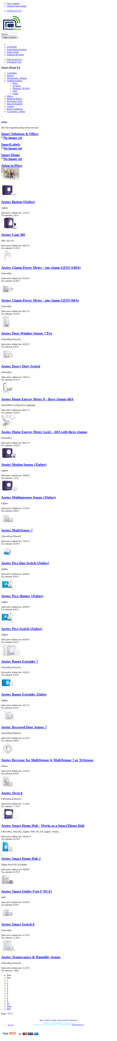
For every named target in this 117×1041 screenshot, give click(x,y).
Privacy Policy (73, 1020)
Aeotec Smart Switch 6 (17, 924)
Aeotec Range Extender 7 (19, 661)
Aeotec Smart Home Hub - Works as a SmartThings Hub (42, 825)
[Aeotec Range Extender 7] (11, 655)
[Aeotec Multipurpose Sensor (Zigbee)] (9, 491)
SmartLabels (10, 144)
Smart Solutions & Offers (20, 134)
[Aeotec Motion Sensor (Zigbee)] (9, 458)
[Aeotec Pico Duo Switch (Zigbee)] (7, 557)
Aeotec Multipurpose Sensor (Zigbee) (28, 497)
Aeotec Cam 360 (13, 234)
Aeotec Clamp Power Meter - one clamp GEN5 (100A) (41, 267)
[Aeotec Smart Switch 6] (7, 918)
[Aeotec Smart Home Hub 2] (7, 852)
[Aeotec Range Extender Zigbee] (7, 688)
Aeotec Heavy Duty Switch (20, 366)
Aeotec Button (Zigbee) (18, 202)
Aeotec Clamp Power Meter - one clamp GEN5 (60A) (40, 300)
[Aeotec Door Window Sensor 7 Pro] (6, 327)
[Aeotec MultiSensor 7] (7, 524)
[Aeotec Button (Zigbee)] (9, 196)
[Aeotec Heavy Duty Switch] (7, 360)
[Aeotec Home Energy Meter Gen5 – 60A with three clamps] (8, 426)
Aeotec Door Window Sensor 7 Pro (26, 333)
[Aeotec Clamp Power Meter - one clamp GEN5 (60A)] (7, 294)
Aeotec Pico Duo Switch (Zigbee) (25, 563)
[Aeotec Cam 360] (10, 228)
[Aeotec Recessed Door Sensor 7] (9, 721)
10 (8, 1003)
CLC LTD (11, 1025)
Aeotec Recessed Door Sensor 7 (24, 727)
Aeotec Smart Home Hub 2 (21, 858)
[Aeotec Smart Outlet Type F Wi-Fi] (7, 885)
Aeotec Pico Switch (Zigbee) (21, 629)
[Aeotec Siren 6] (7, 787)
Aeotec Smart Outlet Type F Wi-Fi (26, 891)
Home (41, 1020)
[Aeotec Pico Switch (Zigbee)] (7, 622)
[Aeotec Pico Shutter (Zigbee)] (7, 590)
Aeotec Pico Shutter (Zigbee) (22, 596)
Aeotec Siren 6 (11, 793)
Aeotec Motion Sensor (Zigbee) (24, 464)
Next (9, 1006)
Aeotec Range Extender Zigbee (24, 694)
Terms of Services (63, 1020)
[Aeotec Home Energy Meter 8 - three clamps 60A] (7, 393)
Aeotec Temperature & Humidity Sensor (31, 957)
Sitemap (54, 1020)
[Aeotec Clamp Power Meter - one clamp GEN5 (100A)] (7, 261)
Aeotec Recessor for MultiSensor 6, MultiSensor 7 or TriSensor (47, 760)
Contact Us (47, 1020)
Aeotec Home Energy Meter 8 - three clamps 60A (37, 399)
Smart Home (10, 155)
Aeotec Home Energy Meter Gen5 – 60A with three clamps (44, 432)
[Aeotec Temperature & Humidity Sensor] (9, 951)
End (9, 1009)
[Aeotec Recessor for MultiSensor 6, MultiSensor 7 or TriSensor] (7, 754)
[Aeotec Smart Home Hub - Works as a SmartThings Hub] (10, 819)
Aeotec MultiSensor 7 (17, 530)
